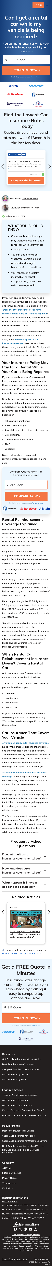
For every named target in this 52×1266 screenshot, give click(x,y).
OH (33, 1213)
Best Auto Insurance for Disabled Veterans (23, 1146)
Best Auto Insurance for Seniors (18, 1130)
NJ (14, 1213)
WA (29, 1218)
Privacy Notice (9, 1178)
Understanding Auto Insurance (29, 950)
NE (3, 1213)
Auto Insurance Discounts (15, 1100)
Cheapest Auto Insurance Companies (20, 1069)
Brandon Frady (31, 207)
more (10, 169)
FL (36, 1205)
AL (3, 1205)
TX (14, 1218)
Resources (8, 1054)
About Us (7, 1168)
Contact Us (7, 1188)
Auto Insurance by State (14, 1079)
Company (8, 1162)
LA (15, 1209)
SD (7, 1218)
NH (11, 1213)
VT (21, 1218)
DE (32, 1205)
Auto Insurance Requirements (17, 1105)
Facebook (15, 1229)
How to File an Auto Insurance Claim (22, 953)
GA (39, 1205)
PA (43, 1213)
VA (25, 1218)
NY (21, 1213)
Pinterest (25, 1229)
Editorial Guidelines (11, 1173)
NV (7, 1213)
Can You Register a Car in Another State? (23, 1110)
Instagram (35, 1229)
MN (34, 1209)
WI (38, 1218)
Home (8, 950)
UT (17, 1218)
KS (9, 1209)
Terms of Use (35, 77)
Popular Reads (11, 1125)
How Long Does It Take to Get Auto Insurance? (20, 1151)
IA (6, 1209)
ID (45, 1205)
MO (42, 1209)
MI (31, 1209)
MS (38, 1209)
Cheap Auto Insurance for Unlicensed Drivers (24, 1141)
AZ (10, 1205)
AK (7, 1205)
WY (42, 1218)
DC (28, 1205)
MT (46, 1209)
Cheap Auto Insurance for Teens (18, 1136)
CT (25, 1205)
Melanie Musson (30, 198)
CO (21, 1205)
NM (18, 1213)
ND (29, 1213)
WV (34, 1218)
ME (19, 1209)
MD (23, 1209)
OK (36, 1213)
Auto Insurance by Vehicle (15, 1074)
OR (40, 1213)
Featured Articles (12, 1090)
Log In (38, 5)
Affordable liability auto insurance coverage (25, 742)
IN (3, 1209)
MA (27, 1209)
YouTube (30, 1229)
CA (17, 1205)
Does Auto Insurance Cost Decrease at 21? (24, 1115)
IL (48, 1205)
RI (47, 1213)
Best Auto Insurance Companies (18, 1064)
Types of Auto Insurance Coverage (19, 1095)
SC (3, 1218)
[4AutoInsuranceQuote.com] (26, 1224)
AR (14, 1205)
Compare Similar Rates (26, 180)
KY (12, 1209)
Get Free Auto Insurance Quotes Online (21, 1059)
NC (25, 1213)
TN (10, 1218)
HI (43, 1205)
